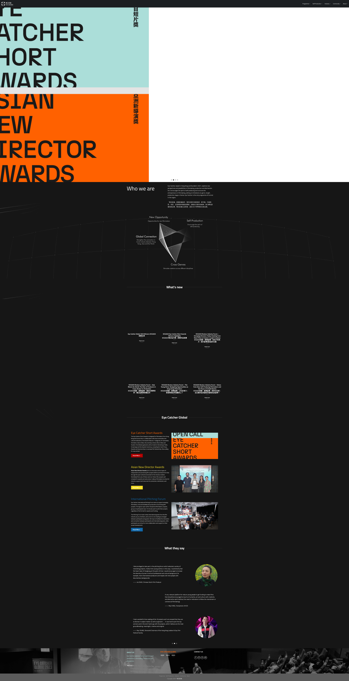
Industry (327, 3)
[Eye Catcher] (7, 4)
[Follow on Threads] (202, 605)
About (344, 3)
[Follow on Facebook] (195, 605)
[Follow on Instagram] (198, 605)
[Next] (339, 94)
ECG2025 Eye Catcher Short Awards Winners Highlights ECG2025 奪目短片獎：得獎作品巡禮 (174, 336)
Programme (305, 3)
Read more (141, 341)
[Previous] (9, 94)
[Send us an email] (205, 605)
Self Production (317, 3)
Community (336, 3)
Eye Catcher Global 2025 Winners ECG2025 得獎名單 (142, 335)
